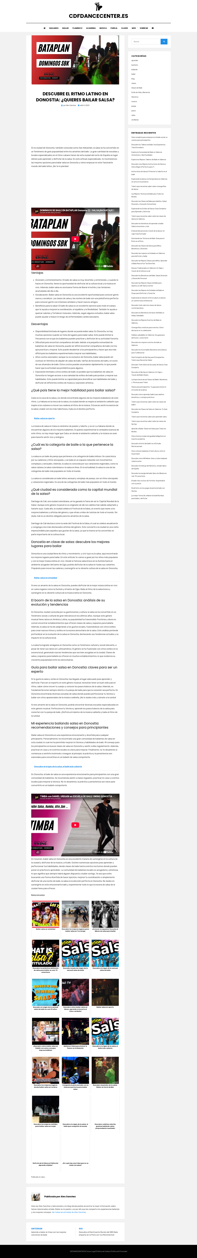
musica (134, 102)
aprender (134, 60)
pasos (133, 111)
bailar (133, 74)
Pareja (114, 28)
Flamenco (77, 28)
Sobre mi (144, 28)
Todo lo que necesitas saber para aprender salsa (149, 417)
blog (133, 79)
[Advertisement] (75, 129)
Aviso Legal (91, 1251)
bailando (134, 70)
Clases (124, 28)
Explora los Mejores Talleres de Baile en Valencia (148, 160)
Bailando (53, 28)
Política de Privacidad (119, 1251)
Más (134, 28)
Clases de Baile (136, 88)
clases (133, 83)
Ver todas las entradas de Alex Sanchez (69, 1212)
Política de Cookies (103, 1251)
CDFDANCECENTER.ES (98, 16)
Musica (103, 28)
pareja (133, 106)
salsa (43, 1177)
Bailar (65, 28)
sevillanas (135, 120)
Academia (91, 28)
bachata (134, 65)
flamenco (134, 97)
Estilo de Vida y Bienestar (140, 92)
